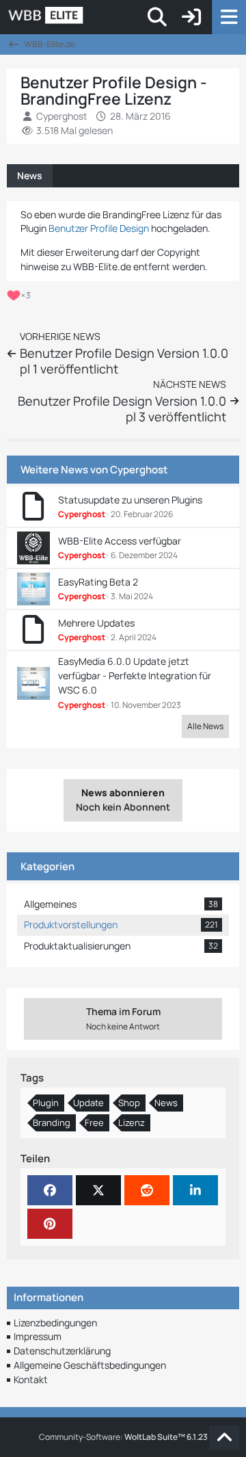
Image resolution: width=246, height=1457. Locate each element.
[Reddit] (146, 1190)
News (29, 175)
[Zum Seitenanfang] (224, 1438)
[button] (195, 1190)
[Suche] (157, 17)
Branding (51, 1122)
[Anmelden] (191, 17)
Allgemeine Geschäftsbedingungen (90, 1364)
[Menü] (229, 17)
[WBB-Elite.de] (92, 17)
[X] (98, 1190)
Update (88, 1103)
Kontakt (31, 1379)
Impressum (38, 1336)
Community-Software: (123, 1437)
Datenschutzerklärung (62, 1350)
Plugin (46, 1103)
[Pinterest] (49, 1224)
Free (94, 1122)
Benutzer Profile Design (99, 228)
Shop (129, 1103)
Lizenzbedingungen (55, 1322)
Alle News (205, 726)
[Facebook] (49, 1190)
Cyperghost (138, 469)
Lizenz (131, 1122)
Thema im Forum (123, 1018)
